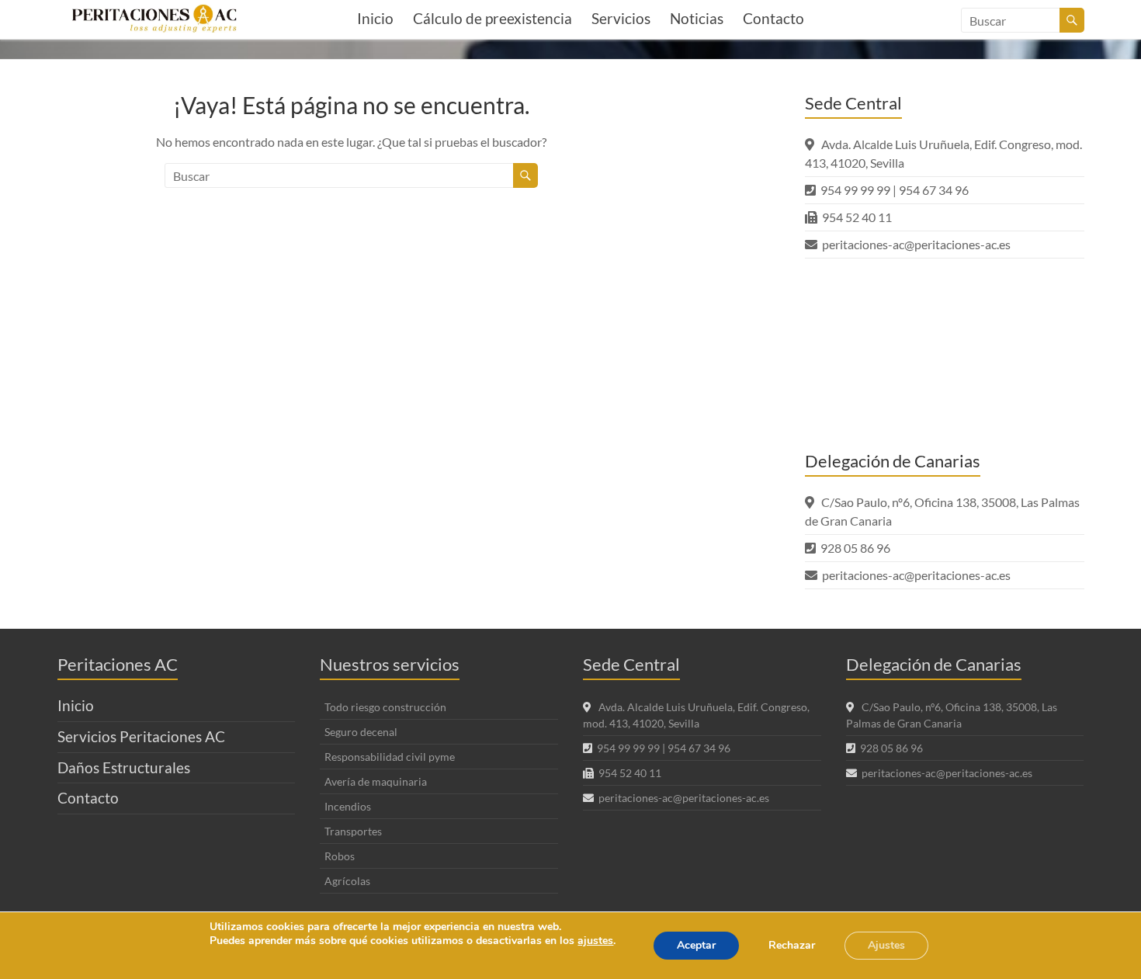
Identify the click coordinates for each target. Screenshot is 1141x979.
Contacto (773, 18)
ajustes (595, 941)
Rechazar (791, 945)
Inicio (375, 18)
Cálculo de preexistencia (492, 18)
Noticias (696, 18)
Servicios (620, 18)
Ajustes (886, 945)
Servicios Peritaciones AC (141, 736)
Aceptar (696, 945)
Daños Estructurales (123, 767)
